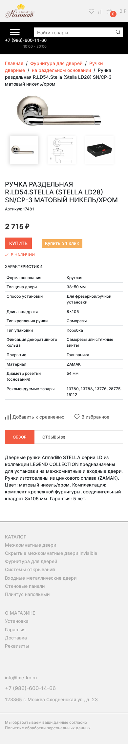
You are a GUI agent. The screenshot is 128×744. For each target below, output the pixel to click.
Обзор (20, 437)
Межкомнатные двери (30, 545)
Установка (17, 621)
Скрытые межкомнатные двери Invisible (51, 553)
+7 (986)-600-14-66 (26, 40)
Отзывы (53, 437)
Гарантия (15, 629)
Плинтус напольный (27, 594)
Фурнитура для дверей (31, 561)
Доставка (16, 637)
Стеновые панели (25, 586)
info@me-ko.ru (21, 677)
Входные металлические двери (40, 578)
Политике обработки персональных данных (48, 727)
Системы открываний (30, 569)
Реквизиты (17, 646)
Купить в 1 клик (62, 243)
